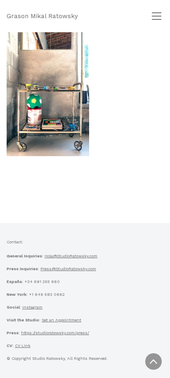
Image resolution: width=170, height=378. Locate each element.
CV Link (23, 345)
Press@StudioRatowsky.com (68, 268)
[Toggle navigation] (156, 16)
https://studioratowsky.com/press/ (55, 332)
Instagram (32, 307)
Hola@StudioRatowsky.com (71, 256)
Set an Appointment (61, 320)
